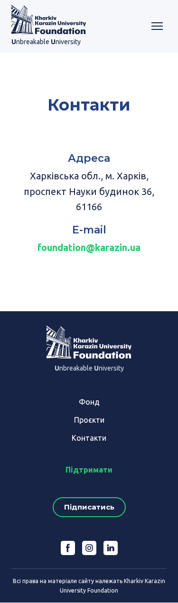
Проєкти (89, 420)
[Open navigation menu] (157, 26)
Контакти (89, 438)
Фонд (89, 402)
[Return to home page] (48, 19)
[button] (89, 507)
